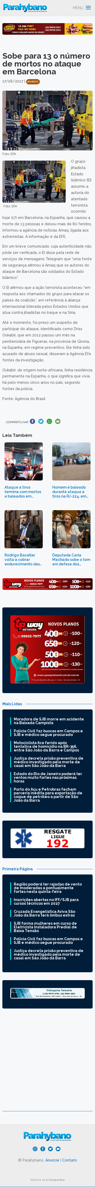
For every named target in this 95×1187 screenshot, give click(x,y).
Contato (69, 1160)
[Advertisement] (47, 1063)
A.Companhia (55, 1179)
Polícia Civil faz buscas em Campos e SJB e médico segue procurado (48, 732)
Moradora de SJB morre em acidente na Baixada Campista (49, 721)
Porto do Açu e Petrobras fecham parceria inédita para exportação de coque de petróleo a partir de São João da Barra (48, 794)
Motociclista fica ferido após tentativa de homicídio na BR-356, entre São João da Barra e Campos (46, 746)
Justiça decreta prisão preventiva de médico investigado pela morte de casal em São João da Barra (48, 762)
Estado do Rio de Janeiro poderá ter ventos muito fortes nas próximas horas (48, 777)
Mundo (33, 81)
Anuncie (52, 1160)
